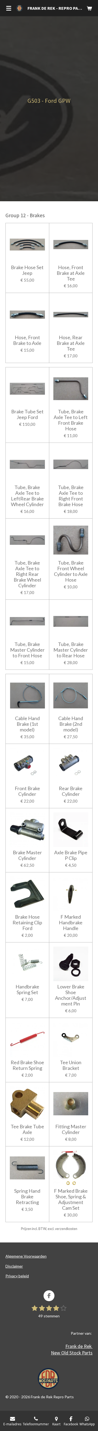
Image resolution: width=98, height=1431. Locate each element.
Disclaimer (14, 1266)
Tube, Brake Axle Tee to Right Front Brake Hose (71, 495)
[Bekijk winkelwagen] (89, 8)
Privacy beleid (17, 1276)
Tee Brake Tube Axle (27, 1129)
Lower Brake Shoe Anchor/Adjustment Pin (70, 995)
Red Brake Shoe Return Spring (27, 1065)
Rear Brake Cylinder (70, 791)
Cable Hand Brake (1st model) (27, 724)
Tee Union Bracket (70, 1065)
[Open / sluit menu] (9, 8)
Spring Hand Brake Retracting (27, 1196)
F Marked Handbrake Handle (70, 922)
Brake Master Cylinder (27, 855)
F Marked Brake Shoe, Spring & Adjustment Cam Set (71, 1199)
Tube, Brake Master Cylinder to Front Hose (27, 649)
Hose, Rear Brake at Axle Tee (71, 343)
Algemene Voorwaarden (26, 1256)
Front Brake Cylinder (27, 791)
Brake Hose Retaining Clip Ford (27, 922)
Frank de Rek (79, 1346)
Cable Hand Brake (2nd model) (70, 724)
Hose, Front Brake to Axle (27, 340)
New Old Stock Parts (72, 1353)
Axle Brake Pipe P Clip (70, 855)
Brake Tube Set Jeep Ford (27, 414)
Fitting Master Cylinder (70, 1129)
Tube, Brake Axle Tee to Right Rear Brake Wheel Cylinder (27, 574)
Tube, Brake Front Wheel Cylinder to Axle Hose (71, 571)
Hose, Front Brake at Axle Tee (71, 273)
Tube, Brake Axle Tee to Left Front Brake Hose (71, 420)
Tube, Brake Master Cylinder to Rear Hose (70, 649)
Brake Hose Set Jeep (27, 270)
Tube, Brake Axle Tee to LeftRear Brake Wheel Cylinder (27, 495)
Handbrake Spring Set (27, 989)
